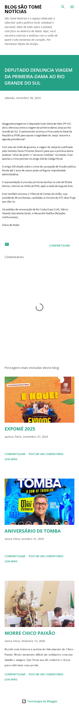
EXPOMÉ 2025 (20, 429)
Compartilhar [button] (59, 245)
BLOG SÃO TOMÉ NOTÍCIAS (23, 9)
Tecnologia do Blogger (41, 701)
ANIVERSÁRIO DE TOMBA (33, 531)
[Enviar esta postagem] (7, 245)
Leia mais (11, 459)
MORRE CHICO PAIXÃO (30, 633)
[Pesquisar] (63, 7)
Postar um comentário (46, 454)
